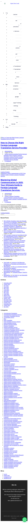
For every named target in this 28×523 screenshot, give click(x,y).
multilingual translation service (11, 406)
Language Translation (9, 368)
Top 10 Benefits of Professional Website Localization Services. (13, 238)
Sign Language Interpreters (10, 424)
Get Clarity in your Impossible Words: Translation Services (15, 275)
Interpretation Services (13, 27)
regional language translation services (13, 421)
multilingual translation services (11, 410)
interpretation (7, 362)
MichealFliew (7, 266)
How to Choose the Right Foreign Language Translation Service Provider (14, 145)
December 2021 (8, 299)
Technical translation (9, 428)
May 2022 (6, 292)
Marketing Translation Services (11, 389)
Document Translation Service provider (13, 337)
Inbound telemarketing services (11, 361)
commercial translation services (11, 331)
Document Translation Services (11, 338)
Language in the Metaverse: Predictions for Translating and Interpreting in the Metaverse (15, 264)
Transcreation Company (9, 431)
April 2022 (6, 294)
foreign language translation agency (12, 351)
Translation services (8, 453)
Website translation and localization (12, 463)
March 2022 (7, 295)
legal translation (7, 375)
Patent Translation (11, 51)
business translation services (10, 327)
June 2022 (6, 291)
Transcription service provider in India (13, 439)
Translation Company (9, 448)
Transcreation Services (13, 89)
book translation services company (12, 321)
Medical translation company (11, 393)
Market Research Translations (11, 386)
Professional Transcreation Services (12, 418)
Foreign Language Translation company (13, 156)
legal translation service (9, 376)
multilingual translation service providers (14, 408)
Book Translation (8, 320)
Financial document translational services (14, 342)
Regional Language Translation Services (14, 24)
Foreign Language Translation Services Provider (13, 159)
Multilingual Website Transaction (12, 413)
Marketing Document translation (14, 45)
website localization (8, 459)
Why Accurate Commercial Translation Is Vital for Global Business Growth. (15, 235)
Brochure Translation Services (13, 63)
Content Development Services (14, 100)
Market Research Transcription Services (13, 380)
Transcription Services (13, 86)
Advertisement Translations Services (13, 314)
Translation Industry (9, 449)
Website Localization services (11, 460)
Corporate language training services (13, 335)
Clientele (12, 124)
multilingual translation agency (11, 403)
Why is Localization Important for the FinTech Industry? (15, 267)
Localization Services (12, 15)
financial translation (8, 344)
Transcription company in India (11, 438)
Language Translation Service (11, 369)
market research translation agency (12, 382)
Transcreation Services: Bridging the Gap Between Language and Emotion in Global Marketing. (14, 250)
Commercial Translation (12, 21)
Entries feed (7, 475)
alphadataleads (8, 151)
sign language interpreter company (12, 422)
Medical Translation (11, 18)
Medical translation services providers (13, 397)
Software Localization (12, 39)
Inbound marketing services (10, 359)
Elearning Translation (12, 57)
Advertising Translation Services (12, 316)
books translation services (10, 323)
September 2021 (8, 304)
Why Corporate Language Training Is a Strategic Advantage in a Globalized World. (14, 231)
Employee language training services (13, 340)
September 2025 (8, 283)
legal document (7, 370)
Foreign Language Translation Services (14, 30)
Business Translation (9, 326)
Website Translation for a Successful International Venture (14, 270)
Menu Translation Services (14, 69)
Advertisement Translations (13, 60)
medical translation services (10, 396)
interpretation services (9, 365)
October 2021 (7, 302)
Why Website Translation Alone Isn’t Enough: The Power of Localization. (15, 221)
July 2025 (6, 285)
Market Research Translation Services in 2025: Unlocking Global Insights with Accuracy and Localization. (15, 255)
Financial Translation (11, 42)
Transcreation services (9, 434)
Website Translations (9, 467)
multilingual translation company (12, 404)
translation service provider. (10, 452)
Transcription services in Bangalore (12, 442)
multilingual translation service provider (13, 407)
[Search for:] (8, 214)
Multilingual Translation (12, 54)
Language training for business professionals (15, 366)
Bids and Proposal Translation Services (14, 82)
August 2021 (7, 305)
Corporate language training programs (13, 334)
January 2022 (7, 298)
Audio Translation (11, 33)
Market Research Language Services (13, 379)
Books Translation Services (14, 66)
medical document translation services (13, 390)
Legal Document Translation (14, 48)
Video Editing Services (13, 106)
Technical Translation (12, 73)
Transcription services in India (11, 443)
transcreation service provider (11, 432)
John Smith (6, 262)
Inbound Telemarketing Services (12, 110)
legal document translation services (12, 373)
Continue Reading (5, 172)
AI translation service (9, 317)
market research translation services (12, 383)
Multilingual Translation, (10, 411)
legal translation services (10, 378)
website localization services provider (13, 462)
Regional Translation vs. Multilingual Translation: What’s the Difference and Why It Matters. (15, 228)
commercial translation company (12, 328)
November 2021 (8, 301)
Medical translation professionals (12, 394)
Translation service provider (10, 450)
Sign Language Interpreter (13, 97)
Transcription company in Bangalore (13, 436)
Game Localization (8, 358)
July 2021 (6, 306)
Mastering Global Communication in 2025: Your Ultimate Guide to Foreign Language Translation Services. (12, 184)
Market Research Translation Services (14, 76)
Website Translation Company (11, 465)
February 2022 (7, 297)
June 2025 (6, 287)
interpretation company (9, 363)
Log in (5, 474)
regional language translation (11, 420)
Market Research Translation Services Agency (15, 385)
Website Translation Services (11, 466)
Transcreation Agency (9, 429)
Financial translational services (11, 348)
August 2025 (7, 284)
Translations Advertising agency (11, 456)
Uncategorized (7, 458)
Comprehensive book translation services (14, 333)
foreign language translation (11, 154)
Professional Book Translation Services (13, 414)
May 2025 (6, 288)
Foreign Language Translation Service (13, 354)
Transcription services (9, 441)
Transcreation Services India (11, 435)
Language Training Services (14, 103)
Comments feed (7, 477)
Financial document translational (12, 341)
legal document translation (10, 372)
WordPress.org (7, 478)
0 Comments (8, 161)
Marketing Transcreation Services (12, 387)
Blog (7, 127)
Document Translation (12, 79)
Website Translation (11, 36)
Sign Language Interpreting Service (12, 425)
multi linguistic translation (10, 400)
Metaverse (6, 399)
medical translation (8, 392)
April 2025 (6, 290)
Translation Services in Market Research (13, 455)
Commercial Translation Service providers (14, 330)
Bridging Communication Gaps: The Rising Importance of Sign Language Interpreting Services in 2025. (14, 242)
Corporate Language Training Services (13, 116)
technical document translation (11, 427)
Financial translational (9, 345)
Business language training (10, 324)
